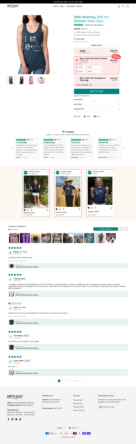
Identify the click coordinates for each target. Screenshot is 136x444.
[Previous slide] (12, 148)
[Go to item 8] (89, 238)
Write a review (105, 229)
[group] (36, 193)
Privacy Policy (78, 400)
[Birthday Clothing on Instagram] (12, 419)
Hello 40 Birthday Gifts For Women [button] (27, 323)
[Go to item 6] (68, 238)
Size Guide (71, 6)
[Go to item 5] (57, 238)
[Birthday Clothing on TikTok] (20, 419)
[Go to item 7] (79, 238)
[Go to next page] (80, 380)
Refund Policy (78, 403)
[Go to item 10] (111, 238)
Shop (62, 6)
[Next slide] (123, 148)
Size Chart (78, 104)
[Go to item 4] (46, 238)
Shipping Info (79, 109)
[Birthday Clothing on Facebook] (8, 419)
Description (78, 99)
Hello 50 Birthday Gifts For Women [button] (27, 295)
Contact (79, 6)
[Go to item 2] (25, 238)
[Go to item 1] (14, 238)
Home (56, 6)
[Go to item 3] (36, 238)
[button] (96, 51)
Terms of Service (79, 410)
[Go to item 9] (100, 238)
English (59, 428)
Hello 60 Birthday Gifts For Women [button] (27, 267)
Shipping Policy (78, 407)
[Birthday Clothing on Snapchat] (16, 419)
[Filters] (121, 229)
